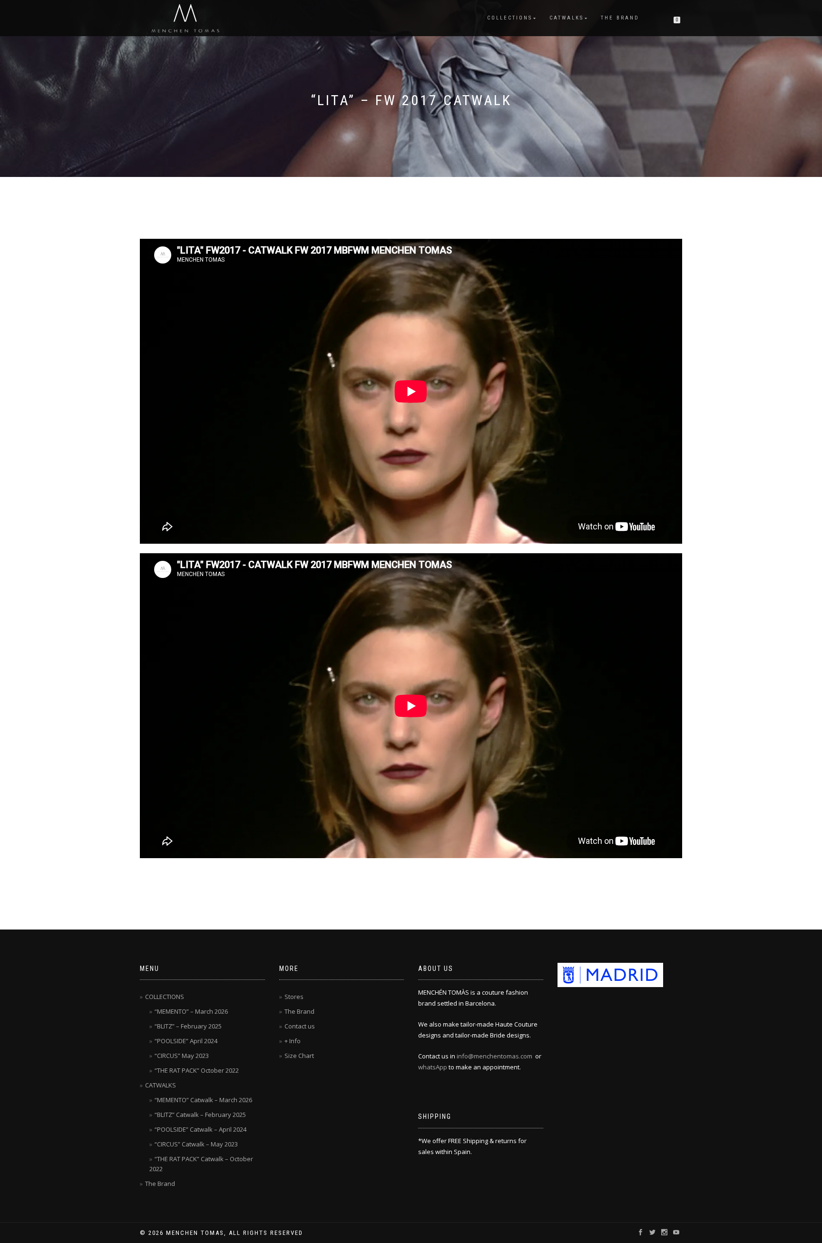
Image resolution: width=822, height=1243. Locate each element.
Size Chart (299, 1055)
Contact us (299, 1026)
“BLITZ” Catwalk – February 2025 (200, 1114)
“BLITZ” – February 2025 (188, 1026)
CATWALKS (566, 18)
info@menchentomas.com (494, 1056)
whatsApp (432, 1067)
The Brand (620, 18)
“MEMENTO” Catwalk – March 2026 (203, 1100)
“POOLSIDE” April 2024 (186, 1041)
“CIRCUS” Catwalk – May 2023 (196, 1144)
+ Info (292, 1041)
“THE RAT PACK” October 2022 (197, 1070)
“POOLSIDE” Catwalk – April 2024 (200, 1129)
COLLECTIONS (509, 18)
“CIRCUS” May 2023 (182, 1055)
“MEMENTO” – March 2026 (191, 1011)
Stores (293, 996)
